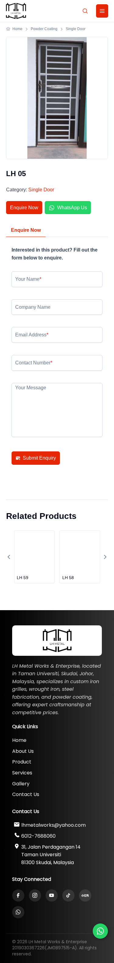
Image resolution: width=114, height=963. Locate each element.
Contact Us (25, 794)
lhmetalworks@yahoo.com (53, 825)
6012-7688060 (38, 836)
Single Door (41, 189)
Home (19, 740)
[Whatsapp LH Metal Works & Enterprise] (100, 931)
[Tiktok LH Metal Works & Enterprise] (68, 895)
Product (21, 761)
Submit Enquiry (39, 458)
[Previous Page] (9, 557)
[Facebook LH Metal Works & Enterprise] (18, 895)
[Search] (85, 11)
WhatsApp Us (72, 207)
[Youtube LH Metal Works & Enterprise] (52, 895)
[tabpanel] (57, 367)
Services (22, 772)
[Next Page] (105, 557)
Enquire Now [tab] (26, 230)
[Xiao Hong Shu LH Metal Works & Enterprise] (85, 895)
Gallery (20, 783)
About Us (23, 751)
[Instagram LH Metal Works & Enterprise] (35, 895)
